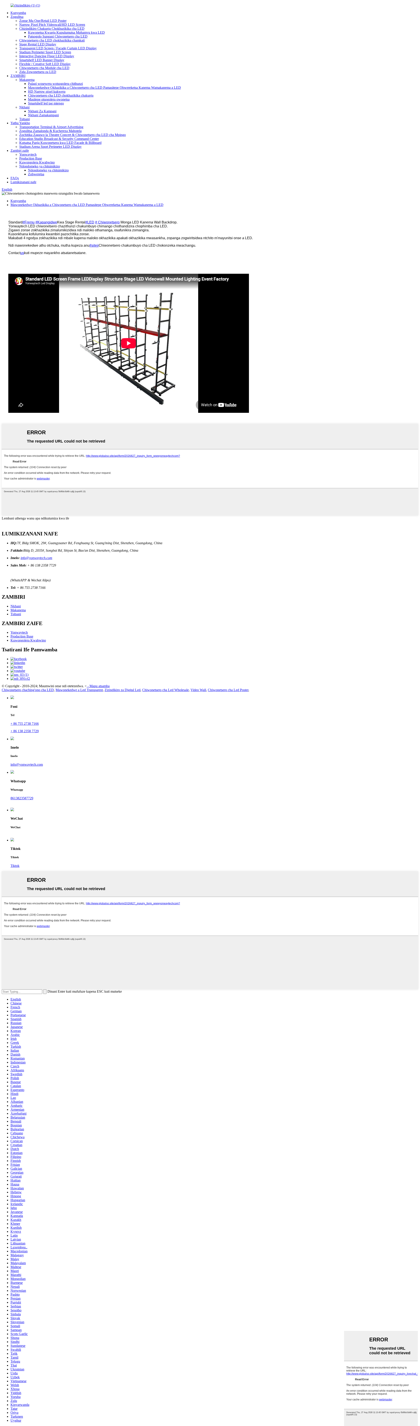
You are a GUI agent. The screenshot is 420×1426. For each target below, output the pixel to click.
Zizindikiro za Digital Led (122, 690)
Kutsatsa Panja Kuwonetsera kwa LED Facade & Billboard (60, 143)
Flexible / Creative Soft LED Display (45, 64)
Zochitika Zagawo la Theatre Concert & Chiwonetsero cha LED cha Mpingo (72, 135)
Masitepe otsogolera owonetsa (49, 99)
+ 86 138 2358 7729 (24, 731)
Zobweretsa (36, 174)
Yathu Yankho (20, 123)
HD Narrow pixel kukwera (46, 91)
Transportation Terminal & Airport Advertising (51, 127)
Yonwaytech (28, 154)
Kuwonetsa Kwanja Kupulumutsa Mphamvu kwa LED (66, 32)
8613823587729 (21, 798)
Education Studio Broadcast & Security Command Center (59, 139)
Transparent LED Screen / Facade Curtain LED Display (58, 48)
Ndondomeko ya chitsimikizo (39, 166)
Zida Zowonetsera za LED (37, 72)
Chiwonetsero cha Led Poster (228, 690)
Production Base (30, 158)
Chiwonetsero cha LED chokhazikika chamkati (52, 40)
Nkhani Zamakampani (43, 115)
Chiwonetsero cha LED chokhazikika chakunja (60, 95)
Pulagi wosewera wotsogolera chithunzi (55, 83)
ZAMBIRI (17, 76)
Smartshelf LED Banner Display (41, 60)
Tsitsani (24, 119)
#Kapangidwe (46, 222)
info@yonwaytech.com (36, 558)
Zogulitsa (16, 17)
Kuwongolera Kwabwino (37, 162)
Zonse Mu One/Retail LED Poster (42, 21)
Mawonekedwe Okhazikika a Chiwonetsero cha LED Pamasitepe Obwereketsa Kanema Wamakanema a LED (104, 87)
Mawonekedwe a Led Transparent (79, 690)
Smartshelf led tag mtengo (46, 103)
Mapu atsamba (99, 686)
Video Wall (198, 690)
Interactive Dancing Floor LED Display (46, 56)
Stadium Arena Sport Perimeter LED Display (50, 146)
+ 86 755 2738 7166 (24, 723)
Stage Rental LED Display (37, 44)
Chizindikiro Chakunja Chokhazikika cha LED (51, 28)
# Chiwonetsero (107, 222)
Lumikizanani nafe (23, 182)
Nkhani (24, 107)
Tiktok (14, 866)
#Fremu (29, 222)
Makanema (27, 80)
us (22, 253)
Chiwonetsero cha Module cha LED (44, 68)
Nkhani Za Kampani (42, 111)
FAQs (14, 178)
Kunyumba (18, 13)
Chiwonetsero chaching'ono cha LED (28, 690)
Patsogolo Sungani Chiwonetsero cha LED (58, 36)
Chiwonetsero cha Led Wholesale (165, 690)
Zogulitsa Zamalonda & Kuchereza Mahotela (50, 131)
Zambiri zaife (19, 150)
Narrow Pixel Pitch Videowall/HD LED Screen (52, 24)
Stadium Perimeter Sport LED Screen (45, 52)
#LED (89, 222)
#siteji (94, 245)
